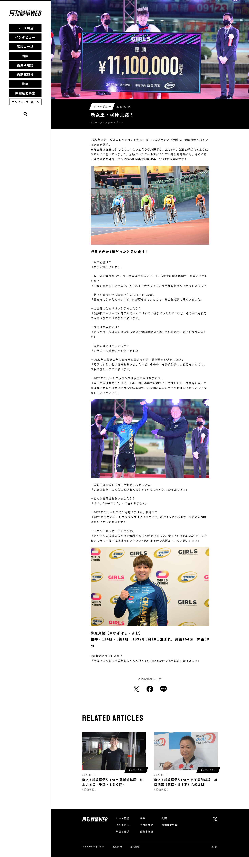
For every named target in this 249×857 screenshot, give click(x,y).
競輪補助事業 (25, 93)
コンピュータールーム (25, 102)
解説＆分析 (25, 46)
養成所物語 (25, 65)
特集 (25, 56)
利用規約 (117, 846)
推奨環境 (134, 846)
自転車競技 (25, 74)
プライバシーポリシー (93, 846)
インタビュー (25, 37)
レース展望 (25, 28)
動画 (25, 83)
